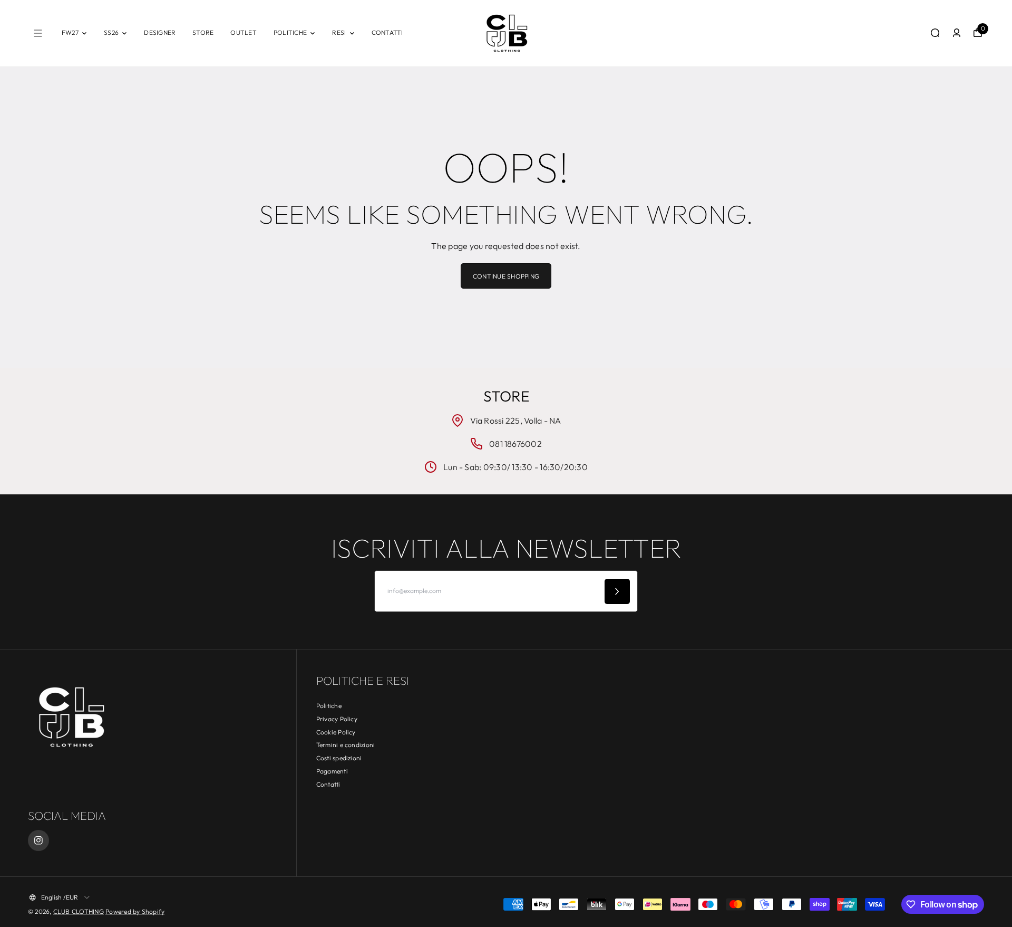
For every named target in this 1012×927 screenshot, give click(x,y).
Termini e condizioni (345, 745)
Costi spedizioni (339, 758)
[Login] (956, 32)
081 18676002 (515, 443)
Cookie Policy (336, 732)
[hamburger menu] (38, 33)
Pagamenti (332, 771)
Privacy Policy (336, 719)
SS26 (111, 32)
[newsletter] (617, 591)
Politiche (329, 706)
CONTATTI (387, 32)
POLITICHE (290, 32)
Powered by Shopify (134, 911)
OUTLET (243, 32)
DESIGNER (160, 32)
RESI (339, 32)
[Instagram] (38, 840)
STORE (202, 32)
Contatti (328, 784)
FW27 (70, 32)
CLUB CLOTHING (78, 911)
